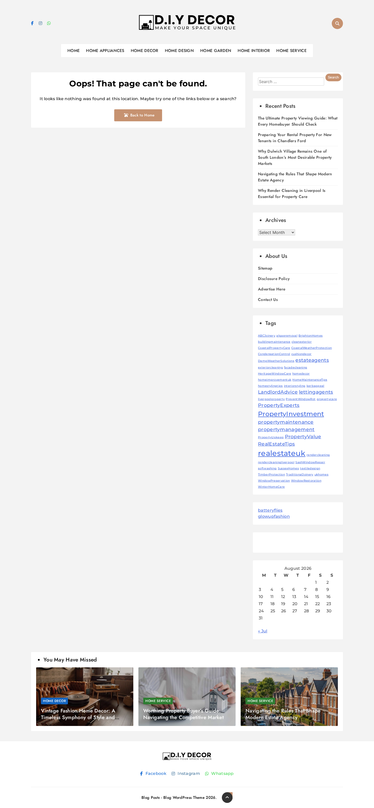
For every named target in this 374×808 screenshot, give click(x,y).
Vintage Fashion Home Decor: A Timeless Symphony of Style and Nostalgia (78, 717)
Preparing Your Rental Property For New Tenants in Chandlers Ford (295, 138)
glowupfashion (274, 516)
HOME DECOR (145, 51)
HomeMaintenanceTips (309, 379)
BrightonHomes (310, 335)
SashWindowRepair (310, 462)
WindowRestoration (306, 480)
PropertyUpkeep (271, 437)
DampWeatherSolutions (276, 361)
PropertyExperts (279, 405)
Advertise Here (271, 289)
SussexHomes (288, 468)
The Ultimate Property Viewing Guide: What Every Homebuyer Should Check (297, 121)
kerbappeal (315, 386)
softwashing (267, 468)
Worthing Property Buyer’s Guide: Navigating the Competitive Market (183, 714)
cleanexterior (302, 341)
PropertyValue (303, 437)
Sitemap (265, 268)
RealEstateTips (276, 444)
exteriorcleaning (270, 367)
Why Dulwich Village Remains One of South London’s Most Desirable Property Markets (295, 157)
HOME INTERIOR (254, 51)
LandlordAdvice (278, 392)
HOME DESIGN (179, 51)
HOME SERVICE (291, 51)
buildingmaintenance (274, 341)
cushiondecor (301, 354)
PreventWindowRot (300, 399)
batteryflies (270, 510)
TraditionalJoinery (299, 474)
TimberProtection (271, 474)
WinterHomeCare (271, 486)
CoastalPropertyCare (274, 348)
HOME (73, 51)
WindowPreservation (274, 480)
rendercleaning (318, 455)
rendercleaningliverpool (276, 462)
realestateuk (282, 453)
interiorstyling (295, 386)
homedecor (301, 373)
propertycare (327, 399)
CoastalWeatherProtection (311, 348)
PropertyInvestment (291, 414)
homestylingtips (270, 386)
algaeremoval (286, 335)
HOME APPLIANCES (105, 51)
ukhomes (321, 474)
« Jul (262, 631)
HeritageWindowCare (274, 373)
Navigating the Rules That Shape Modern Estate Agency (283, 714)
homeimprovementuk (274, 379)
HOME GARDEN (215, 51)
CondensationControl (274, 354)
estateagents (312, 360)
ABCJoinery (266, 335)
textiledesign (310, 468)
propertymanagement (286, 429)
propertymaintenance (286, 422)
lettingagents (316, 392)
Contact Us (268, 299)
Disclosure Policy (274, 279)
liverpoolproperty (271, 399)
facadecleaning (295, 367)
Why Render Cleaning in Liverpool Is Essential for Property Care (292, 194)
